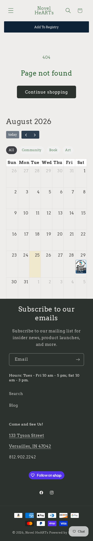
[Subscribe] (78, 359)
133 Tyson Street (26, 435)
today (12, 134)
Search (16, 393)
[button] (11, 11)
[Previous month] (25, 134)
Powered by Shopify (65, 532)
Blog (13, 405)
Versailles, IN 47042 (30, 446)
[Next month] (34, 134)
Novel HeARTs (36, 532)
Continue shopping (46, 92)
